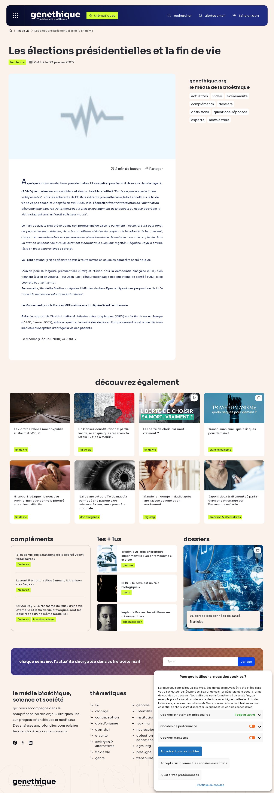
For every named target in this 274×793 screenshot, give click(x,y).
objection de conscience (147, 737)
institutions (146, 717)
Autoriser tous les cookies (180, 751)
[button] (246, 661)
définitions (200, 112)
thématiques (104, 15)
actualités (199, 96)
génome (143, 705)
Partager (156, 169)
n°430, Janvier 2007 (36, 322)
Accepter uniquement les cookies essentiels (194, 763)
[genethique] (55, 15)
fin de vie (17, 62)
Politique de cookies (210, 785)
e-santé (101, 735)
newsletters (219, 120)
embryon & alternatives (104, 744)
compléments (202, 104)
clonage (101, 711)
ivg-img (143, 723)
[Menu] (15, 15)
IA (97, 705)
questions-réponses (230, 112)
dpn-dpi (102, 729)
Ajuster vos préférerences (180, 775)
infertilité (144, 711)
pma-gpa (143, 752)
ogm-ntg (143, 746)
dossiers (225, 104)
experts (197, 120)
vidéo (217, 96)
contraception (107, 717)
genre (100, 758)
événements (237, 96)
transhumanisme (150, 758)
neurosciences (148, 729)
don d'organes (107, 723)
